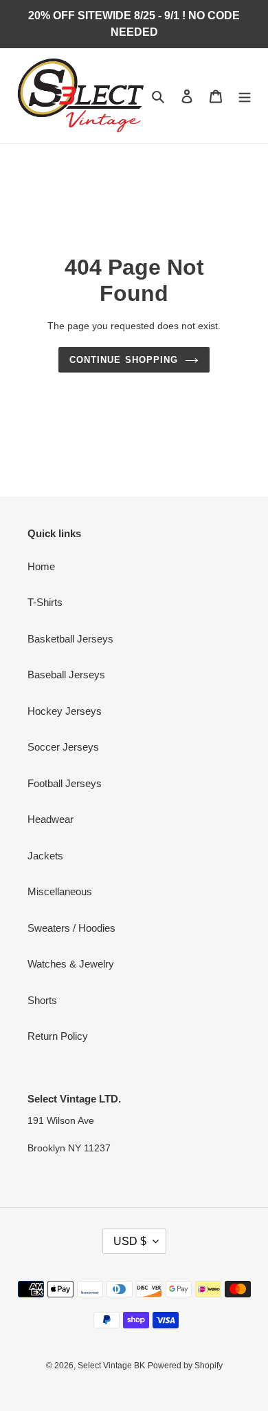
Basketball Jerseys (70, 639)
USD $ (129, 1241)
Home (41, 566)
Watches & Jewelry (70, 964)
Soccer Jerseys (63, 747)
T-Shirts (45, 602)
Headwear (50, 819)
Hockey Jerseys (64, 711)
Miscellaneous (59, 891)
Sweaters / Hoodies (71, 928)
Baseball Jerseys (66, 674)
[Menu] (244, 96)
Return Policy (57, 1036)
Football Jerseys (64, 783)
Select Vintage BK (111, 1365)
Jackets (45, 855)
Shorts (42, 1000)
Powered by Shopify (185, 1365)
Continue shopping (123, 360)
